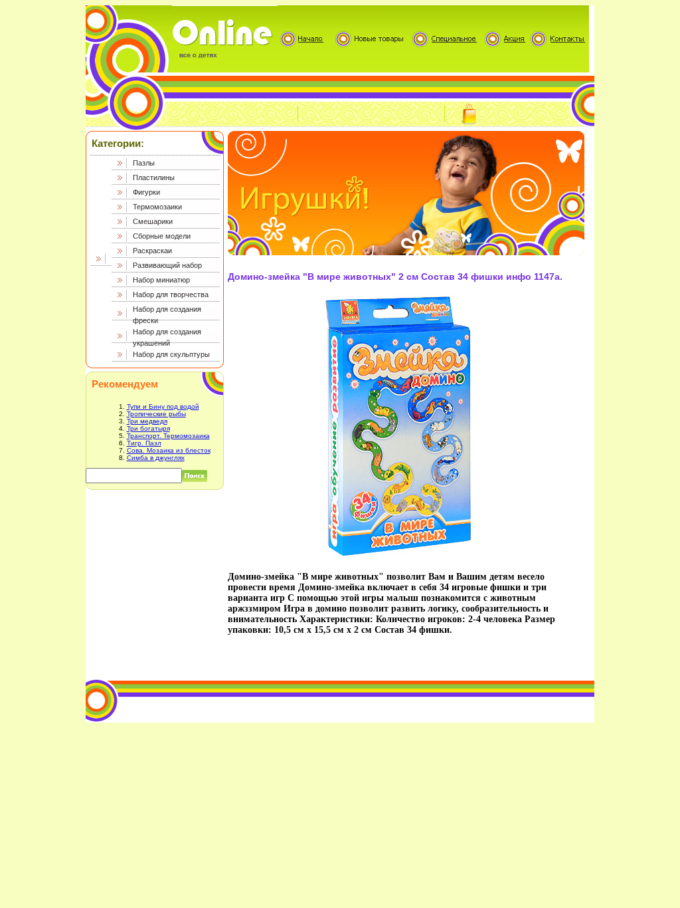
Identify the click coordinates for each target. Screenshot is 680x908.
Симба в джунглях (156, 457)
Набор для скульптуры (171, 354)
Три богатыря (148, 428)
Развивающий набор (167, 265)
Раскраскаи (152, 251)
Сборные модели (162, 236)
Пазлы (144, 163)
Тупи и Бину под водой (163, 406)
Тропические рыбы (156, 413)
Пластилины (154, 177)
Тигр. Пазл (144, 443)
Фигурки (146, 192)
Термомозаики (157, 207)
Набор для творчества (171, 294)
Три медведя (147, 421)
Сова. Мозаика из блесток (169, 450)
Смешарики (153, 221)
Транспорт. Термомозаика (168, 435)
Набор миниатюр (161, 280)
